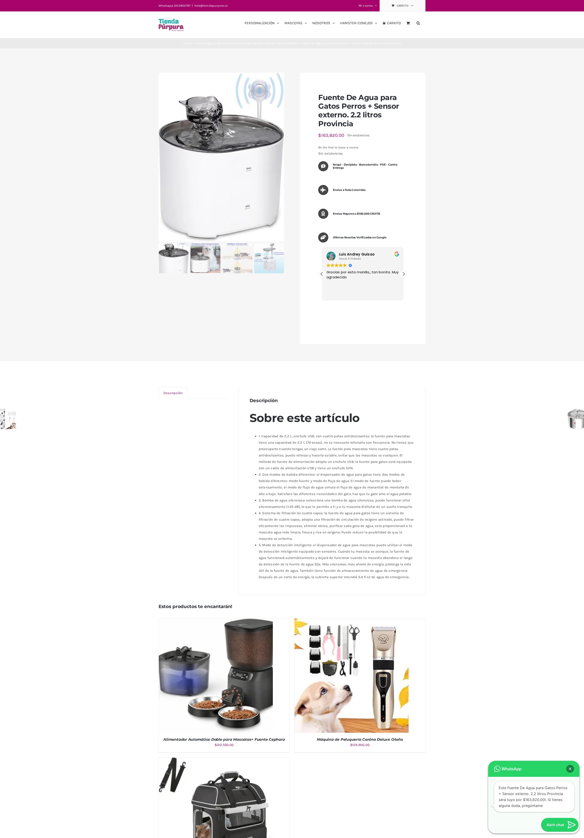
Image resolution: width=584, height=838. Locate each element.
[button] (418, 21)
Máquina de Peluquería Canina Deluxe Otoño (360, 739)
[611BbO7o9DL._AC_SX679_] (221, 157)
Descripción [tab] (173, 393)
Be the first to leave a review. (338, 147)
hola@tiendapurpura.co (211, 5)
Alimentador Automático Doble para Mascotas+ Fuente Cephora (224, 739)
